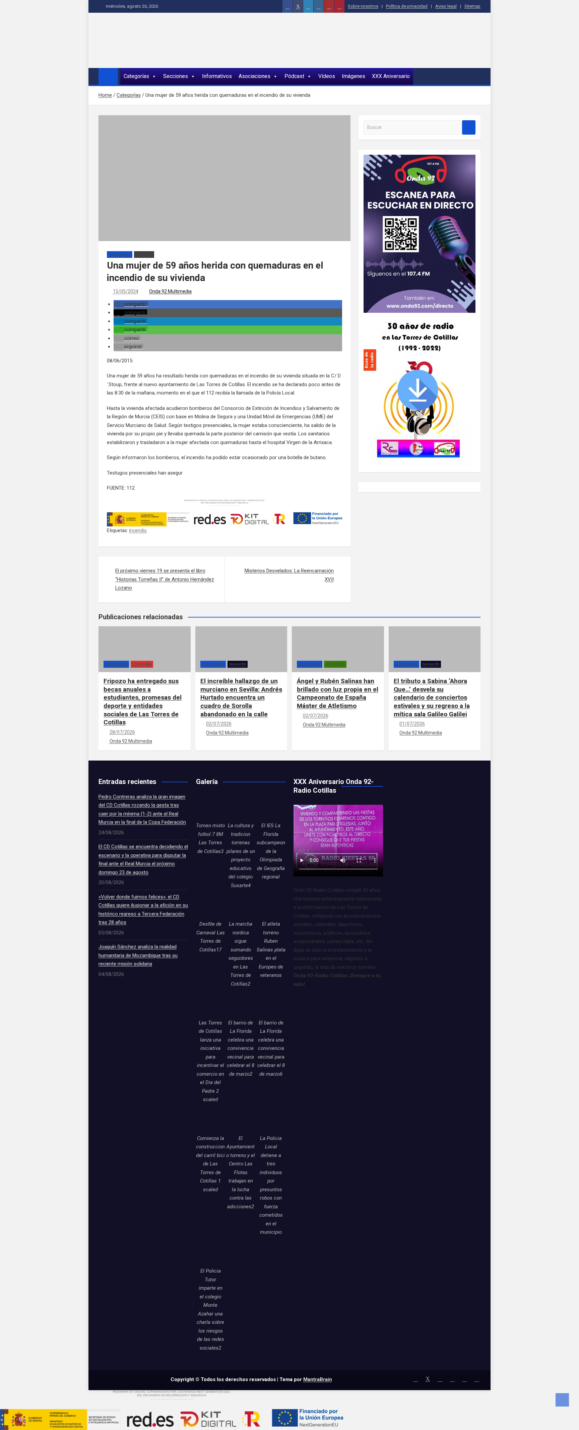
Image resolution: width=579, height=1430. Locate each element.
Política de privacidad (407, 6)
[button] (131, 304)
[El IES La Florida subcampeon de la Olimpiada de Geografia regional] (271, 807)
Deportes (335, 664)
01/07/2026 (412, 723)
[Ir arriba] (562, 1400)
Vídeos (326, 76)
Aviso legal (446, 6)
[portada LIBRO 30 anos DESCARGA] (418, 317)
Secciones (175, 76)
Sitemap (472, 6)
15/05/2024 (125, 291)
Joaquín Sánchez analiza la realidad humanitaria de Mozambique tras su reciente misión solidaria (138, 955)
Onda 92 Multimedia (170, 291)
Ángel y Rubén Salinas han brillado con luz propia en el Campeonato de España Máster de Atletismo (337, 693)
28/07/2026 (122, 732)
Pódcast (294, 76)
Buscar (468, 127)
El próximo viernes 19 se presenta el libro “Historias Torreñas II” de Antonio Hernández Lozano (164, 579)
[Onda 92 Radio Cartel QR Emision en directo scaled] (419, 159)
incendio (138, 530)
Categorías (136, 76)
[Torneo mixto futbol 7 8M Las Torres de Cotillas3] (210, 807)
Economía (141, 664)
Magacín (237, 664)
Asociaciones (254, 76)
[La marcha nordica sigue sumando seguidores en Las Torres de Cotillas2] (240, 905)
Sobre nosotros (363, 6)
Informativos (217, 76)
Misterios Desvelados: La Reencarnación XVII (289, 575)
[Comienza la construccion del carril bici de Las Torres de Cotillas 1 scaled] (210, 1119)
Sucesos (144, 255)
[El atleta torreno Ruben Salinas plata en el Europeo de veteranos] (271, 905)
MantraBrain (317, 1379)
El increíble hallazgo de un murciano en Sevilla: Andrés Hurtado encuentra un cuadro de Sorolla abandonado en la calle (241, 697)
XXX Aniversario (391, 76)
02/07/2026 (219, 723)
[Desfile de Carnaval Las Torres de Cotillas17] (210, 905)
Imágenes (353, 76)
